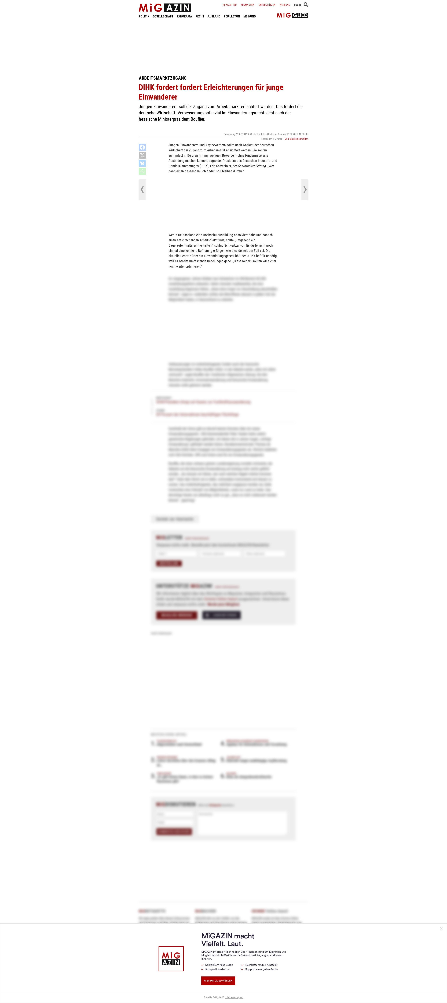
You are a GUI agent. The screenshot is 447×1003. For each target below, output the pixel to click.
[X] (142, 155)
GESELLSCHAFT (163, 16)
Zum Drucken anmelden (296, 138)
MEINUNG (249, 16)
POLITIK (144, 16)
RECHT (200, 16)
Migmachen (247, 4)
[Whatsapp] (142, 171)
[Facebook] (142, 147)
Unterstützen (267, 4)
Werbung (285, 4)
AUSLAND (214, 16)
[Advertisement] (223, 46)
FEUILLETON (232, 16)
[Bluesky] (142, 163)
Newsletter (230, 4)
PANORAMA (184, 16)
